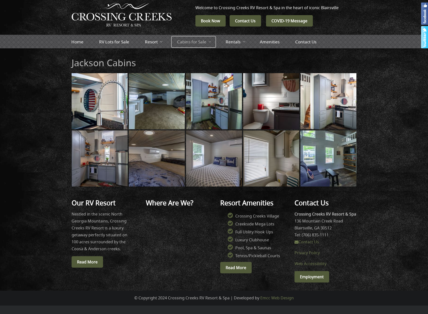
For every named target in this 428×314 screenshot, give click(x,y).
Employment (312, 277)
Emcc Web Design (277, 298)
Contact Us (245, 21)
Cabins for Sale (191, 42)
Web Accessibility (310, 263)
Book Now (210, 21)
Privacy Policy (307, 252)
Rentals (233, 42)
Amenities (270, 42)
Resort (151, 42)
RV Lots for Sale (114, 42)
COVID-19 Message (289, 21)
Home (77, 42)
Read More (87, 262)
